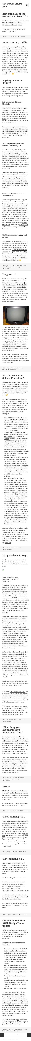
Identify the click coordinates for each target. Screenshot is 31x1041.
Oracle (17, 548)
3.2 (25, 851)
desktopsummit (9, 1030)
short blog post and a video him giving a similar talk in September (15, 227)
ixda (15, 267)
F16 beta (21, 827)
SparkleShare (8, 976)
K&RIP (6, 786)
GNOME (14, 36)
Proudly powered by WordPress (10, 1039)
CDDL (20, 625)
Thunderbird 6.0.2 (9, 436)
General (17, 811)
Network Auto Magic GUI (12, 493)
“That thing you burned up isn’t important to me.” (12, 730)
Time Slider (7, 478)
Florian (11, 821)
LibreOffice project (8, 739)
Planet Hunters (12, 254)
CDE (27, 600)
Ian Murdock (21, 633)
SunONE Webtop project (9, 762)
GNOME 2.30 (8, 418)
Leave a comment (8, 549)
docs (3, 267)
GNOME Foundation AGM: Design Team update (13, 923)
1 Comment (7, 268)
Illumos (9, 714)
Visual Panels (8, 501)
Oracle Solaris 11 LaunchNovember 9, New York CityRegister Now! (10, 579)
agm (26, 1029)
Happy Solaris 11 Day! (14, 555)
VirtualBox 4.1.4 (21, 829)
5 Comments (22, 36)
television (4, 369)
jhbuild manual (11, 869)
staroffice (10, 779)
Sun (24, 720)
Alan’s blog (17, 428)
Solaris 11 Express (18, 683)
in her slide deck (21, 256)
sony (22, 368)
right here (8, 542)
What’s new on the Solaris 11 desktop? (13, 377)
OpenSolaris (9, 627)
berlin (3, 1030)
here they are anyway (17, 934)
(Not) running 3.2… (13, 858)
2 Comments (24, 811)
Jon (18, 1019)
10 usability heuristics (14, 110)
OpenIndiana (19, 714)
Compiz (6, 438)
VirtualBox (5, 23)
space (20, 267)
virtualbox (8, 853)
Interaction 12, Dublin (14, 42)
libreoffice (21, 777)
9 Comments (13, 369)
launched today (20, 403)
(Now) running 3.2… (13, 816)
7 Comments (24, 915)
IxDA (10, 49)
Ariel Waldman (17, 247)
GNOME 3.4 (5, 31)
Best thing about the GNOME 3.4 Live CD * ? (15, 15)
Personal (16, 368)
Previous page (2, 1035)
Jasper (4, 821)
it (19, 29)
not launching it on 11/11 (17, 691)
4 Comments (7, 780)
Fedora (18, 635)
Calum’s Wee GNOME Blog (12, 5)
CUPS (5, 513)
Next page (29, 1035)
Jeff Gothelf (17, 150)
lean (17, 267)
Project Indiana (7, 631)
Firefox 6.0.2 (21, 434)
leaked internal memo (10, 671)
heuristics (11, 267)
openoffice (4, 779)
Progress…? (9, 274)
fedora (4, 853)
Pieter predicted (7, 827)
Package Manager (9, 457)
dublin (6, 267)
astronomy (24, 265)
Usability (17, 265)
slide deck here (11, 123)
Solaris (20, 548)
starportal (15, 779)
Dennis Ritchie (9, 791)
